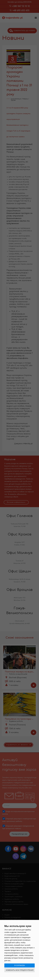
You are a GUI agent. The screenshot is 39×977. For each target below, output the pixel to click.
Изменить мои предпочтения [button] (19, 970)
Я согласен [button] (19, 965)
